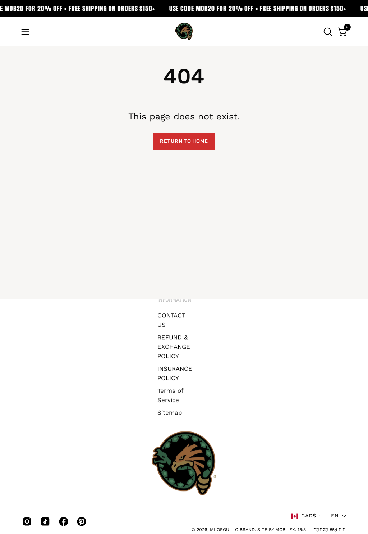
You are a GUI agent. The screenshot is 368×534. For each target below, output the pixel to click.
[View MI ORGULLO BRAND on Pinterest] (80, 521)
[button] (327, 32)
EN (335, 516)
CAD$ (308, 516)
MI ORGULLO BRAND (232, 529)
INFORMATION (174, 300)
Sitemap (169, 412)
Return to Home (184, 141)
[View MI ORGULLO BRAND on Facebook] (62, 521)
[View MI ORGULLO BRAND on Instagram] (26, 521)
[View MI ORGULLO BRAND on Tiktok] (44, 521)
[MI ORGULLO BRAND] (184, 31)
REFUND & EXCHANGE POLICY (173, 346)
